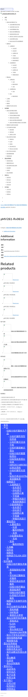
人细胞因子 (12, 46)
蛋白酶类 (9, 168)
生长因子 (15, 48)
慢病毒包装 (9, 156)
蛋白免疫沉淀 (13, 146)
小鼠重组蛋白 (13, 89)
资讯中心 (7, 175)
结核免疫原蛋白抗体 (14, 34)
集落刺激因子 (16, 60)
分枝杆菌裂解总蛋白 (14, 29)
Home (2, 205)
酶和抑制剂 (15, 84)
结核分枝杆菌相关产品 (12, 22)
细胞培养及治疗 (10, 163)
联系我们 (9, 191)
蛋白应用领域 (8, 158)
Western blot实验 (14, 148)
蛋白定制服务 (10, 172)
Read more (16, 279)
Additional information (9, 231)
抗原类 (8, 170)
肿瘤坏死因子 (16, 58)
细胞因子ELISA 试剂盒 (12, 105)
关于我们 (7, 187)
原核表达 (12, 139)
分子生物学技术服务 (11, 127)
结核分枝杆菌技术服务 (12, 110)
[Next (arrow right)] (2, 695)
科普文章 (9, 184)
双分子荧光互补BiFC (11, 151)
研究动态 (9, 179)
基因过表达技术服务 (14, 117)
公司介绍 (9, 189)
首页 (6, 17)
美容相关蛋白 (10, 160)
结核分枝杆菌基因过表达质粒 (14, 227)
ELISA (11, 141)
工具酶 (8, 98)
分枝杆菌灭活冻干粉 (14, 27)
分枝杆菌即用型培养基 (15, 24)
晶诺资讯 (9, 177)
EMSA (11, 144)
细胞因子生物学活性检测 (12, 125)
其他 (14, 86)
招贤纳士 (9, 194)
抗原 (14, 82)
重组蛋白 (9, 77)
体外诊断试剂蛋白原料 (12, 165)
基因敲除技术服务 (14, 113)
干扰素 (14, 55)
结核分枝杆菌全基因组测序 (16, 120)
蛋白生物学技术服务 (11, 136)
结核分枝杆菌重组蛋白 (15, 31)
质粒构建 (12, 129)
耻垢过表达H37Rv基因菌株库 (16, 41)
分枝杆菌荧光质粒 (14, 39)
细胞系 (8, 103)
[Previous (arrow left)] (1, 695)
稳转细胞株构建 (10, 153)
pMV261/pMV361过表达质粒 (16, 36)
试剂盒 (8, 101)
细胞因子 (9, 43)
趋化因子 (15, 50)
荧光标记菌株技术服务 (15, 115)
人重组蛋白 (12, 79)
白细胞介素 (15, 53)
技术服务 (7, 108)
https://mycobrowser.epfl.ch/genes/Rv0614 (15, 256)
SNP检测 (12, 132)
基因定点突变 (13, 134)
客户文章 (9, 182)
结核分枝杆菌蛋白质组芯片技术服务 (18, 122)
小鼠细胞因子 (13, 62)
